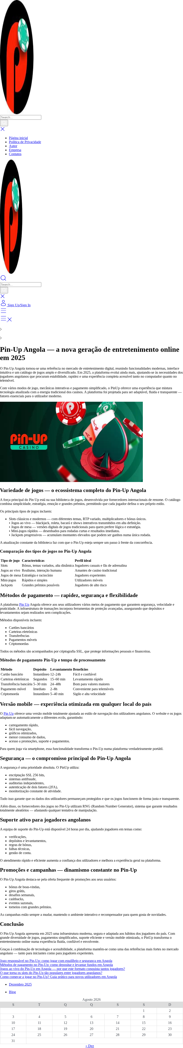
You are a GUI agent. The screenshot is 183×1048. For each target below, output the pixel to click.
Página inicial (18, 138)
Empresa (15, 150)
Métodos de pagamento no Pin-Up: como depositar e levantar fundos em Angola (56, 965)
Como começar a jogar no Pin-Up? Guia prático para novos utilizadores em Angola (58, 977)
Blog (12, 992)
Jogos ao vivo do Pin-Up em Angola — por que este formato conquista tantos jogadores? (62, 969)
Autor (13, 146)
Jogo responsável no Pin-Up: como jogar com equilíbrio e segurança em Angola (56, 961)
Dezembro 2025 (20, 984)
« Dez (89, 1046)
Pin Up (24, 604)
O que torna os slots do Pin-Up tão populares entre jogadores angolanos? (51, 973)
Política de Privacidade (25, 142)
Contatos (15, 154)
